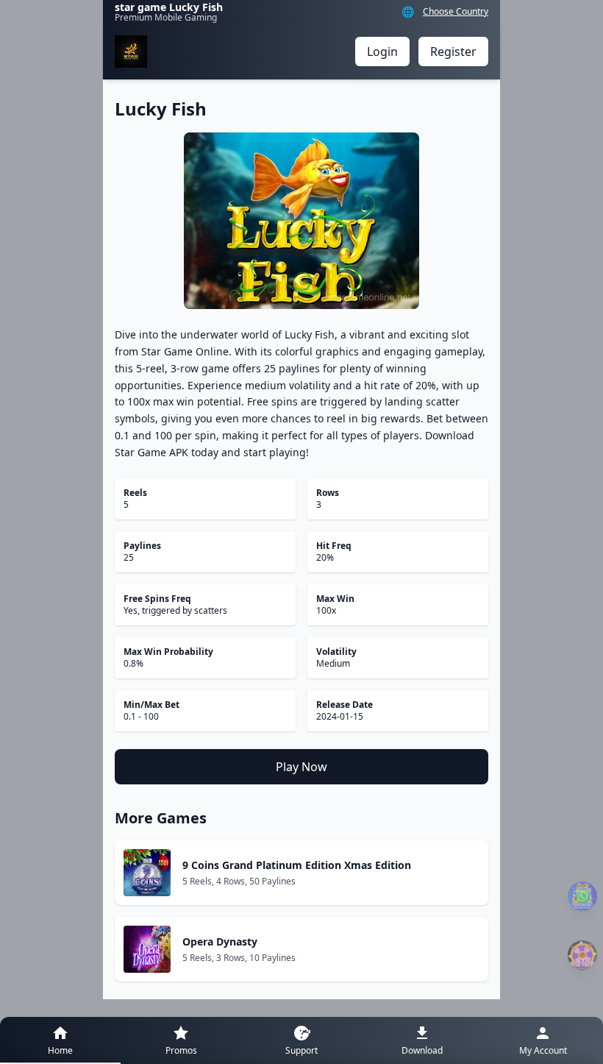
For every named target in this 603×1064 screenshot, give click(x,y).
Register (453, 51)
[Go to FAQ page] (582, 896)
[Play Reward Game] (582, 955)
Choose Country (455, 12)
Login (382, 51)
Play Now (301, 767)
